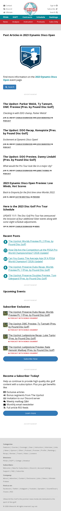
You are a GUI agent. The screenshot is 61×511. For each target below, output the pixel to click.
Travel (19, 453)
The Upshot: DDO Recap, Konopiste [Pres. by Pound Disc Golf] (29, 132)
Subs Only (53, 21)
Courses (15, 447)
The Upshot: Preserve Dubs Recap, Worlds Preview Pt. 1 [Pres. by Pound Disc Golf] (30, 268)
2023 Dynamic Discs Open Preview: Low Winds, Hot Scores (28, 184)
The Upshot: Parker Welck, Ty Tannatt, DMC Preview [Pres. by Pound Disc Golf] (28, 105)
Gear (31, 447)
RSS (11, 492)
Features (6, 447)
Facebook (7, 489)
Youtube (32, 489)
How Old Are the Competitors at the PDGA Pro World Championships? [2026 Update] (32, 251)
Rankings (53, 17)
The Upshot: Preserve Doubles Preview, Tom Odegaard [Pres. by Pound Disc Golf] (32, 277)
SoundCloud (51, 489)
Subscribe (51, 9)
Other (21, 450)
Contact (8, 5)
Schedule (40, 17)
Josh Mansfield (44, 118)
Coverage (23, 447)
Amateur (26, 461)
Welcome (6, 468)
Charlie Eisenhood (24, 118)
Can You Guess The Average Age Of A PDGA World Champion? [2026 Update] (31, 260)
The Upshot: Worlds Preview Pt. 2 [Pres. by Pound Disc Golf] (30, 243)
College (18, 461)
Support (6, 471)
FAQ (12, 471)
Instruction (28, 21)
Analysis (15, 21)
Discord (8, 9)
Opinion (13, 450)
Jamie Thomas (43, 170)
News (5, 21)
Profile (43, 450)
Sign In (53, 5)
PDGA (5, 17)
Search (53, 12)
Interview (48, 447)
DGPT (15, 17)
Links (56, 447)
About (5, 478)
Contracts (27, 17)
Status (44, 478)
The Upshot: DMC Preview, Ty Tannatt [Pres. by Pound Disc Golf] (32, 325)
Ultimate (8, 12)
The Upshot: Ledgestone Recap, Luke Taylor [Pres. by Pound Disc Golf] (32, 337)
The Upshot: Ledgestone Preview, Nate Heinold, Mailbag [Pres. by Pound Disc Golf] (31, 348)
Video (26, 453)
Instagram (24, 489)
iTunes (5, 492)
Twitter (15, 489)
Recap (5, 453)
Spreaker (41, 489)
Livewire (33, 453)
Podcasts (41, 21)
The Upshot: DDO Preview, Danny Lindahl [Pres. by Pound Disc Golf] (29, 158)
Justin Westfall (23, 197)
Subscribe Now (30, 358)
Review (12, 453)
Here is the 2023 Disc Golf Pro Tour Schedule (25, 208)
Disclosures (31, 478)
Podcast (7, 121)
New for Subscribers (20, 468)
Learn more (30, 413)
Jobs (38, 478)
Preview (36, 197)
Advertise (13, 478)
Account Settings (44, 468)
